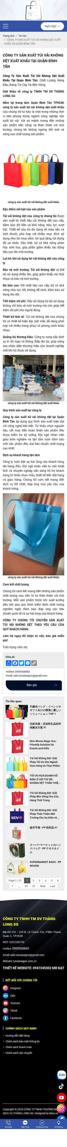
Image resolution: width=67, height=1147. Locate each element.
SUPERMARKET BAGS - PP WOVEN (45, 864)
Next (42, 886)
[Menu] (5, 26)
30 (26, 886)
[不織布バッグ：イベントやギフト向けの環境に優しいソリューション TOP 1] (17, 712)
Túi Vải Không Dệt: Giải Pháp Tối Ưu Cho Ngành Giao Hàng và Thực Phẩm (45, 762)
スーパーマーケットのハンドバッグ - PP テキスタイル (45, 848)
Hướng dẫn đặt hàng (18, 1035)
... (19, 886)
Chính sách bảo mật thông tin (23, 1041)
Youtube (15, 1003)
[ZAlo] (61, 1075)
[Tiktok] (61, 1086)
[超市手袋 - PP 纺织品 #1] (17, 833)
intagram (15, 988)
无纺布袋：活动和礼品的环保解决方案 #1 (45, 725)
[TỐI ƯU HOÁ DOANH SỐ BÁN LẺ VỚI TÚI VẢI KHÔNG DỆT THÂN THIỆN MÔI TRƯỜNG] (17, 781)
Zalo (12, 995)
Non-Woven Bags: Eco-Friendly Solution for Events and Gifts (43, 745)
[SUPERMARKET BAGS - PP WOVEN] (17, 867)
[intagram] (61, 1108)
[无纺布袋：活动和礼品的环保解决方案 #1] (17, 729)
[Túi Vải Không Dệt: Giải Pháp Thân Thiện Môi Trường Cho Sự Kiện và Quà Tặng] (17, 815)
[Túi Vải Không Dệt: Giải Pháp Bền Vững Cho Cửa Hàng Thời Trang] (17, 798)
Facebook (16, 1018)
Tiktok (13, 1010)
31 (33, 886)
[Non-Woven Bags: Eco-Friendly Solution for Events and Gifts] (17, 746)
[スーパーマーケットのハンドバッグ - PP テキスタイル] (17, 850)
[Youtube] (61, 1097)
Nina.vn (53, 1113)
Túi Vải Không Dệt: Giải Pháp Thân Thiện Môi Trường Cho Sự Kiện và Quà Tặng (43, 814)
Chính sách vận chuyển (19, 1052)
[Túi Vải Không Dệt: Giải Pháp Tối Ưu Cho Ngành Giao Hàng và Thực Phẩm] (17, 764)
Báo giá (32, 685)
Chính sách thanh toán (19, 1047)
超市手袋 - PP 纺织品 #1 (44, 827)
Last (52, 886)
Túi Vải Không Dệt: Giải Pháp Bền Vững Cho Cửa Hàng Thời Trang (44, 796)
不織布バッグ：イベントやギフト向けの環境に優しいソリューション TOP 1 (45, 710)
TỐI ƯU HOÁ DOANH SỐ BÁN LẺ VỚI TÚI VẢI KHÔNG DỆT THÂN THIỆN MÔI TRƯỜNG (45, 779)
